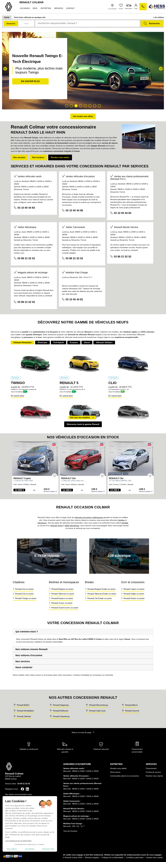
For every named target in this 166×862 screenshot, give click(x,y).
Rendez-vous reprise (154, 776)
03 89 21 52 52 (26, 258)
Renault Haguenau (61, 705)
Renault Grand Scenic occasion (64, 608)
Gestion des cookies (154, 857)
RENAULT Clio (68, 478)
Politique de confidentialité (112, 857)
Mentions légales (49, 491)
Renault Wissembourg (98, 705)
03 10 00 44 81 (74, 299)
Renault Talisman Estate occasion (101, 594)
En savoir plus (17, 396)
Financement (151, 768)
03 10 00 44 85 (74, 210)
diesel (87, 342)
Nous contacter (23, 667)
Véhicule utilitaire (104, 342)
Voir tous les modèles (80, 417)
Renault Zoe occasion (24, 589)
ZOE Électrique (119, 555)
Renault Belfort (22, 705)
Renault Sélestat (23, 716)
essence (74, 342)
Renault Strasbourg (61, 716)
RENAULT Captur (22, 478)
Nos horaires (38, 157)
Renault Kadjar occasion (133, 594)
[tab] (83, 632)
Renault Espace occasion (62, 598)
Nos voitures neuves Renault (31, 649)
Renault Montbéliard (25, 711)
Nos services (19, 157)
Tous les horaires (70, 831)
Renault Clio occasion (24, 594)
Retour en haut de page (82, 732)
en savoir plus (30, 81)
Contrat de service (153, 772)
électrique (42, 342)
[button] (5, 69)
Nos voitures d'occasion (28, 655)
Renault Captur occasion (133, 589)
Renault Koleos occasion (133, 598)
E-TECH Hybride (46, 555)
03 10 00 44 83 (26, 207)
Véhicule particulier (22, 342)
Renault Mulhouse (60, 711)
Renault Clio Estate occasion (99, 598)
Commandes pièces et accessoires (124, 776)
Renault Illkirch (131, 705)
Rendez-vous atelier (60, 157)
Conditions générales (134, 857)
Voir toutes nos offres (83, 116)
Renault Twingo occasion (25, 598)
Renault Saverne (132, 711)
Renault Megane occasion (62, 589)
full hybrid (58, 342)
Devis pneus (115, 772)
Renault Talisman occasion (62, 594)
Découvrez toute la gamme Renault (83, 424)
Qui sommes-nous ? (26, 631)
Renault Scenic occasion (61, 603)
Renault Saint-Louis (97, 711)
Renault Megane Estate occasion (101, 589)
